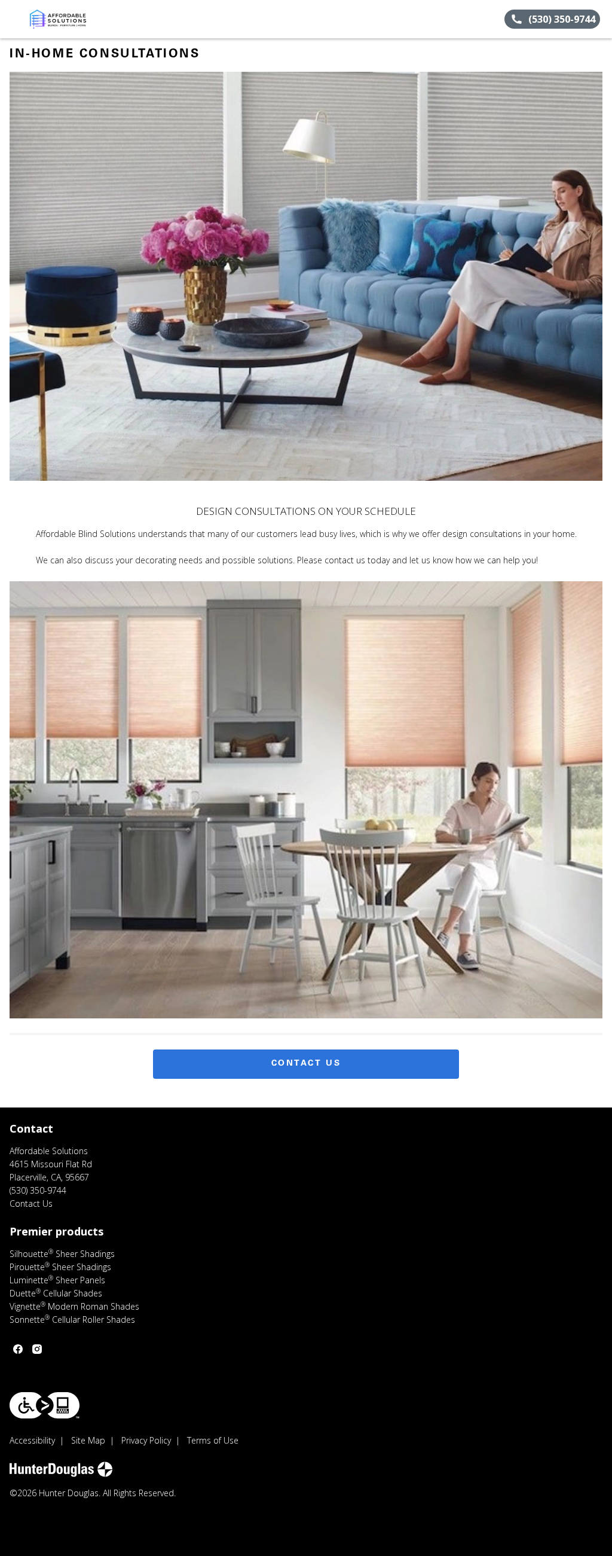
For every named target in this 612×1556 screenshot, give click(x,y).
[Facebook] (18, 1349)
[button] (14, 19)
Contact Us (306, 1064)
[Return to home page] (63, 19)
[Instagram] (37, 1349)
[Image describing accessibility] (44, 1405)
